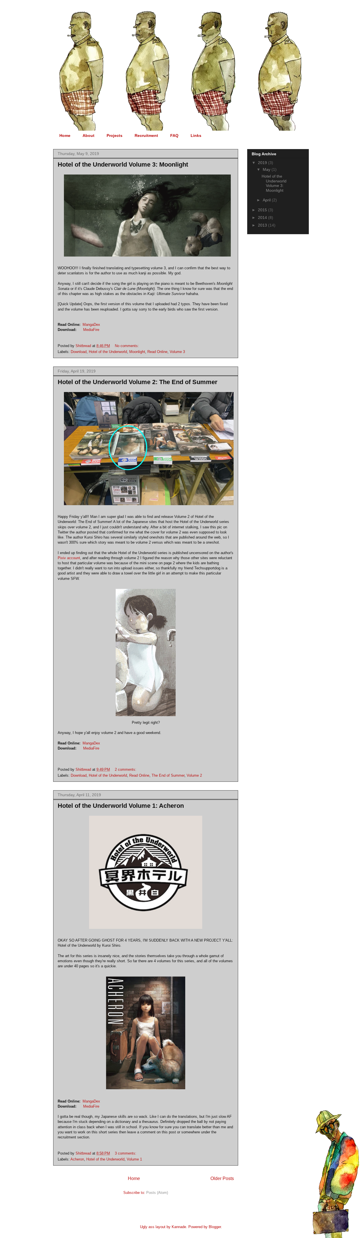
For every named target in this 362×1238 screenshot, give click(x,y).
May (267, 169)
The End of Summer (168, 775)
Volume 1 (134, 1159)
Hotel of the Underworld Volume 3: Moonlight (123, 164)
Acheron (77, 1159)
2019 (263, 162)
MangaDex (91, 324)
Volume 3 (177, 352)
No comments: (127, 346)
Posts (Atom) (157, 1192)
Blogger (215, 1227)
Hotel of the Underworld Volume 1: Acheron (121, 805)
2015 (263, 210)
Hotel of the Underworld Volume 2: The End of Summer (137, 382)
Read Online (157, 352)
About (88, 135)
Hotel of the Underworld (108, 352)
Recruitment (146, 135)
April (267, 200)
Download (79, 352)
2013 (263, 225)
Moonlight (137, 352)
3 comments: (126, 1153)
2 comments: (126, 769)
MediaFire (91, 330)
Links (196, 135)
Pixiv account (69, 558)
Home (64, 135)
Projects (114, 135)
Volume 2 (194, 775)
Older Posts (222, 1178)
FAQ (174, 135)
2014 (263, 217)
